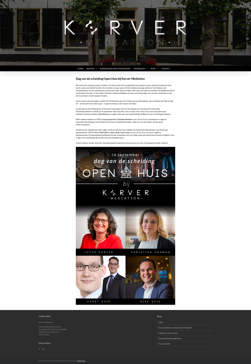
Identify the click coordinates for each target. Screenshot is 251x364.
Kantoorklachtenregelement (170, 338)
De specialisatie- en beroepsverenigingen (175, 328)
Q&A (161, 322)
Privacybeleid (164, 344)
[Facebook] (40, 349)
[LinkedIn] (43, 349)
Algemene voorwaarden (168, 333)
